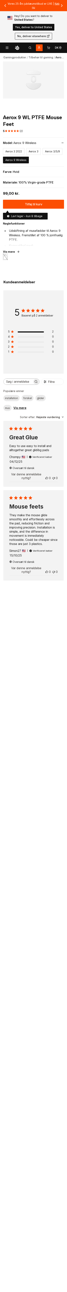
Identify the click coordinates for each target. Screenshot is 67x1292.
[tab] (30, 48)
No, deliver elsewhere (31, 36)
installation (11, 398)
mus (7, 408)
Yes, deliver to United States (33, 27)
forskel (27, 398)
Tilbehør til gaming (40, 57)
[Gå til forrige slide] (5, 5)
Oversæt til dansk (23, 468)
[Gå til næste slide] (62, 5)
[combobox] (42, 417)
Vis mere (19, 408)
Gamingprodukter (14, 57)
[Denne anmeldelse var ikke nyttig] (53, 478)
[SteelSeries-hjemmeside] (17, 48)
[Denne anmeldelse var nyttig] (46, 478)
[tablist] (30, 48)
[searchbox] (18, 382)
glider (40, 398)
